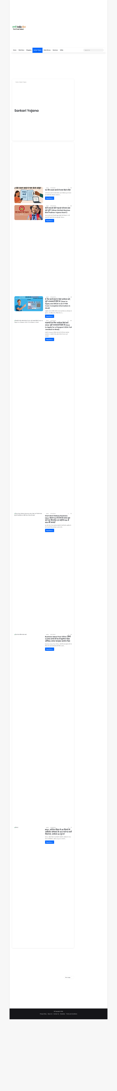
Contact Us (56, 1014)
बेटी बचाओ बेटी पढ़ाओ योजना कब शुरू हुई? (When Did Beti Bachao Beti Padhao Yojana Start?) (57, 210)
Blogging (28, 50)
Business (55, 50)
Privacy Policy (43, 1014)
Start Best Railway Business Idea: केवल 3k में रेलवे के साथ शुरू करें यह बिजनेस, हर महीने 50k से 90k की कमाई (57, 519)
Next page (67, 977)
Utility (61, 50)
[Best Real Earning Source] (19, 27)
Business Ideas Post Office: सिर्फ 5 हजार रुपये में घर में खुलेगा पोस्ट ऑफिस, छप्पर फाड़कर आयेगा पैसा (58, 639)
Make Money (47, 50)
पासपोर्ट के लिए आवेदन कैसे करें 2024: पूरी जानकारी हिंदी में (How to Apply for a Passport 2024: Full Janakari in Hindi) (58, 326)
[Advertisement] (58, 11)
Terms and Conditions (71, 1014)
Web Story (21, 50)
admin (47, 187)
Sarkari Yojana (37, 50)
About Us (50, 1014)
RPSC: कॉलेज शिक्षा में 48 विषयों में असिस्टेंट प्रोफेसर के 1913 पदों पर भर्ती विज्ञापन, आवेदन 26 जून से (58, 832)
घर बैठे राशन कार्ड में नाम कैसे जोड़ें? (58, 190)
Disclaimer (62, 1014)
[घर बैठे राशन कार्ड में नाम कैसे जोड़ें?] (28, 195)
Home (14, 50)
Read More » (49, 198)
